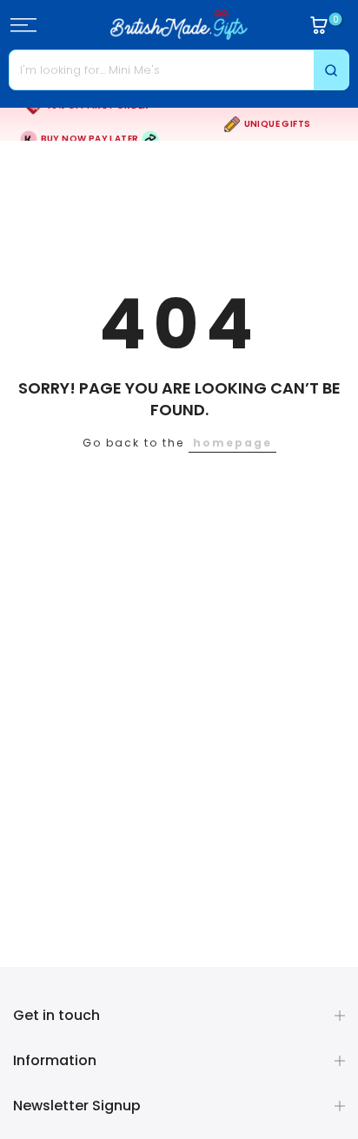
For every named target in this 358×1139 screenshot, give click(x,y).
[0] (319, 25)
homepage (232, 442)
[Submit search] (331, 69)
